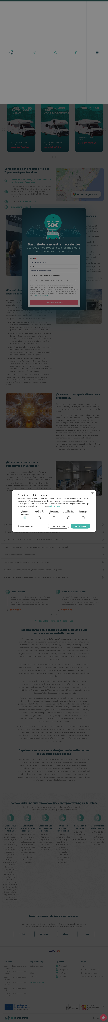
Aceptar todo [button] (80, 526)
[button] (26, 526)
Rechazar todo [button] (58, 526)
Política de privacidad (57, 506)
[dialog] (54, 511)
